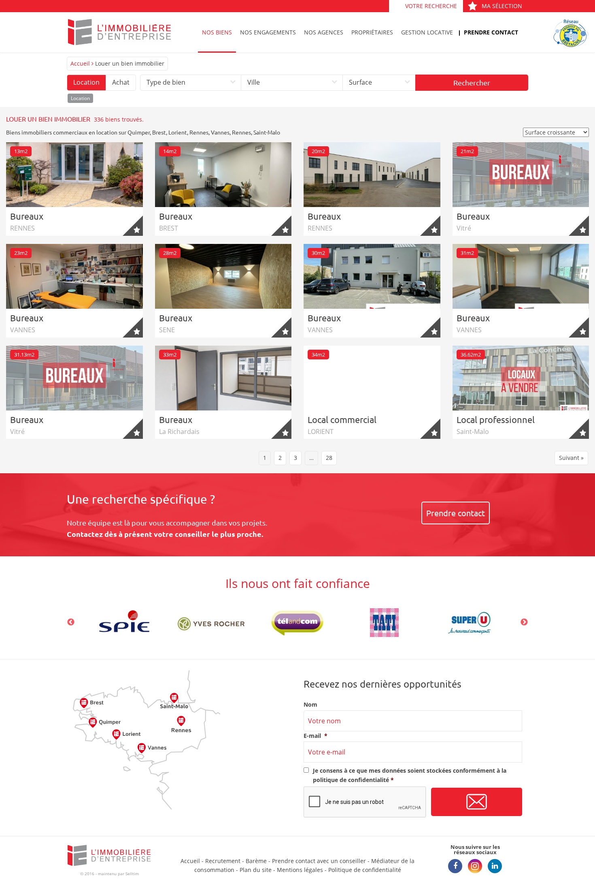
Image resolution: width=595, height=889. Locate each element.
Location (86, 82)
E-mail (315, 735)
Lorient (177, 132)
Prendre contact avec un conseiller (319, 861)
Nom (310, 704)
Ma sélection (502, 6)
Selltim (132, 873)
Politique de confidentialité (364, 870)
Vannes (220, 132)
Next (524, 622)
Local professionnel (496, 419)
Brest (159, 132)
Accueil (80, 63)
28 (329, 458)
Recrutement (222, 861)
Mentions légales (300, 870)
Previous (71, 622)
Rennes (198, 132)
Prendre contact (491, 32)
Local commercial (342, 419)
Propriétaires (372, 32)
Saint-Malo (266, 132)
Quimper (139, 132)
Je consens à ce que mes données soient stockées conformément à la (409, 775)
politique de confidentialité (351, 780)
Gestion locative (427, 32)
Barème (256, 861)
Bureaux (26, 216)
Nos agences (323, 32)
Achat (121, 82)
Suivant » (571, 458)
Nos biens (217, 32)
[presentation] (365, 802)
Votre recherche (431, 6)
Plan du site (256, 870)
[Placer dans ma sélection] (133, 226)
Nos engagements (268, 32)
